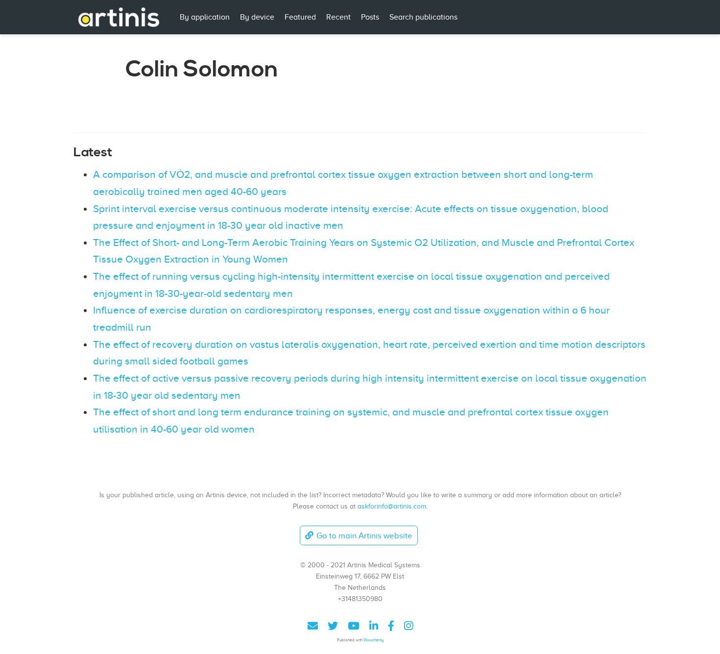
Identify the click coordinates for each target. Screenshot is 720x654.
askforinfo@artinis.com (392, 506)
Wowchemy (373, 640)
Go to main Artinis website (364, 535)
